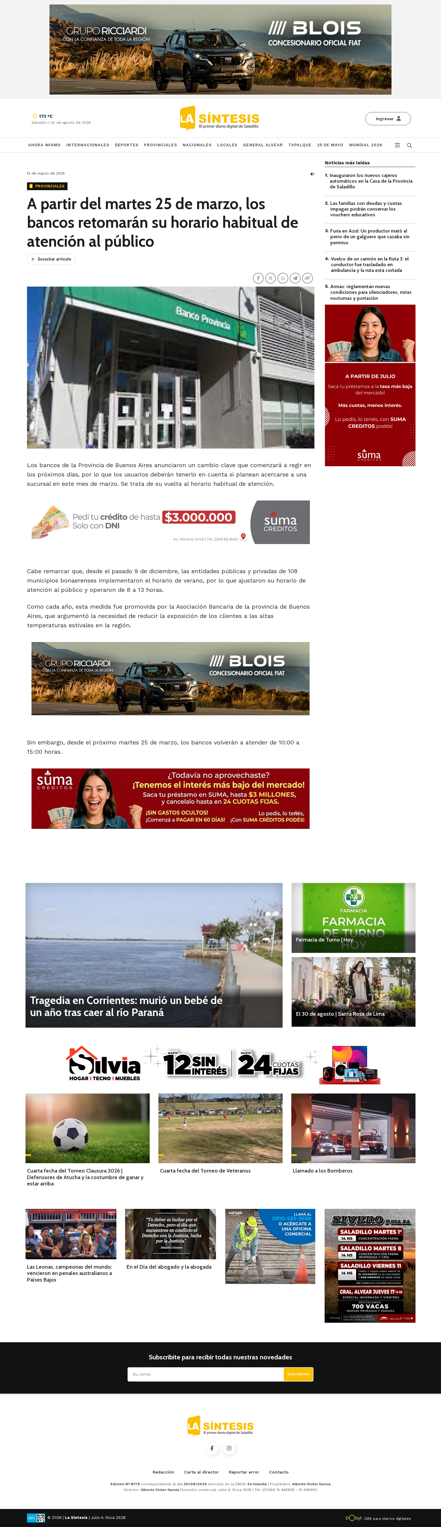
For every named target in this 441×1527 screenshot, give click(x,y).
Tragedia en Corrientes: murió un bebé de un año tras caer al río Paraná (126, 1006)
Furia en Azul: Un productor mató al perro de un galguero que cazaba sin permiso (370, 236)
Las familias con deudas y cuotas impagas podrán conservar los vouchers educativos (366, 208)
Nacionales (197, 145)
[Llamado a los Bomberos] (353, 1128)
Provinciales (160, 145)
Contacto (279, 1472)
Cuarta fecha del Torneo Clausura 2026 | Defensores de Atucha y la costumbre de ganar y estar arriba (85, 1177)
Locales (227, 145)
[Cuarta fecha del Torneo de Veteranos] (220, 1128)
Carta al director (201, 1472)
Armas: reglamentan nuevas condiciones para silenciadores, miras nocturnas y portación (371, 292)
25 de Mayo (330, 145)
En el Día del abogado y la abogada (169, 1267)
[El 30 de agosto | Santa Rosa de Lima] (354, 992)
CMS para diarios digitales (387, 1518)
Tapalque (300, 145)
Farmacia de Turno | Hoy (324, 939)
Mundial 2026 (365, 145)
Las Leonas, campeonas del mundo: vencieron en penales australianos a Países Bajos (69, 1273)
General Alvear (263, 145)
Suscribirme (298, 1374)
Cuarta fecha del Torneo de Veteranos (205, 1170)
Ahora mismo (44, 145)
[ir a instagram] (229, 1448)
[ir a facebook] (212, 1448)
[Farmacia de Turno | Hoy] (354, 918)
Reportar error (244, 1472)
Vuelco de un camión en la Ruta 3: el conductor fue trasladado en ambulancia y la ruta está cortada (370, 264)
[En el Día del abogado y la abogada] (170, 1234)
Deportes (127, 145)
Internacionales (88, 145)
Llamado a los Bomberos (322, 1170)
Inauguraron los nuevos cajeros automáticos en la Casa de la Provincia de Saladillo (371, 181)
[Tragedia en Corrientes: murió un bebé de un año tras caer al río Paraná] (154, 955)
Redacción (163, 1472)
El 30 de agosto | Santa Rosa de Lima (340, 1014)
